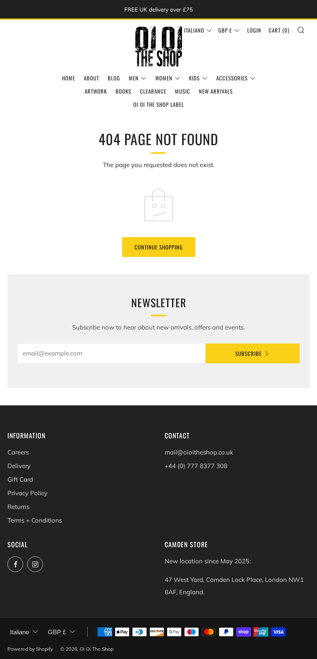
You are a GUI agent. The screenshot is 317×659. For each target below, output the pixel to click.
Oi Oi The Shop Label (158, 104)
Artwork (96, 91)
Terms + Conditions (34, 520)
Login (254, 30)
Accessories (232, 78)
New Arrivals (216, 91)
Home (68, 78)
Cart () (279, 30)
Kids (194, 78)
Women (164, 78)
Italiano (194, 30)
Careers (18, 452)
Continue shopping (159, 247)
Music (182, 91)
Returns (18, 507)
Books (123, 91)
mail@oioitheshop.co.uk (199, 452)
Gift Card (20, 479)
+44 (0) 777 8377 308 (196, 466)
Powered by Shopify (30, 649)
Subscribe (248, 353)
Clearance (153, 91)
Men (134, 78)
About (91, 78)
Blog (114, 78)
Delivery (19, 466)
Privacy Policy (27, 493)
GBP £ (225, 30)
